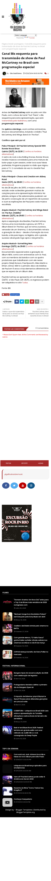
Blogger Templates (24, 810)
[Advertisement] (25, 408)
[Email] (37, 301)
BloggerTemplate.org (25, 812)
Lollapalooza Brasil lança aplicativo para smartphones (30, 767)
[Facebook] (16, 301)
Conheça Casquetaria (23, 799)
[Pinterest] (32, 301)
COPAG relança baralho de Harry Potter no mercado (31, 653)
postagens (19, 44)
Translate (32, 38)
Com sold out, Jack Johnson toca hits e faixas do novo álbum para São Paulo (29, 755)
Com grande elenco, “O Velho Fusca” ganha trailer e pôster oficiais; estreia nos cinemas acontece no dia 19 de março (30, 640)
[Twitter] (22, 301)
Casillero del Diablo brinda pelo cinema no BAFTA (31, 627)
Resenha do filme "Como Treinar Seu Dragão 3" (29, 789)
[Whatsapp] (27, 301)
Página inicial (7, 44)
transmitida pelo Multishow (14, 120)
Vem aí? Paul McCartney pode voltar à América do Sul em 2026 (29, 778)
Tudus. (25, 282)
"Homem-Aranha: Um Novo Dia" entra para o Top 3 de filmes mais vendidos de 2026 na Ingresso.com (31, 602)
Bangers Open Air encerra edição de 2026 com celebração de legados (31, 674)
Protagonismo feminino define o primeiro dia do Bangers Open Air (30, 686)
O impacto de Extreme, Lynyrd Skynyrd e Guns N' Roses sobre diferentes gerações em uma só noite (30, 699)
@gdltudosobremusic (13, 474)
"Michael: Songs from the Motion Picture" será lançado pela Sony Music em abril (30, 615)
